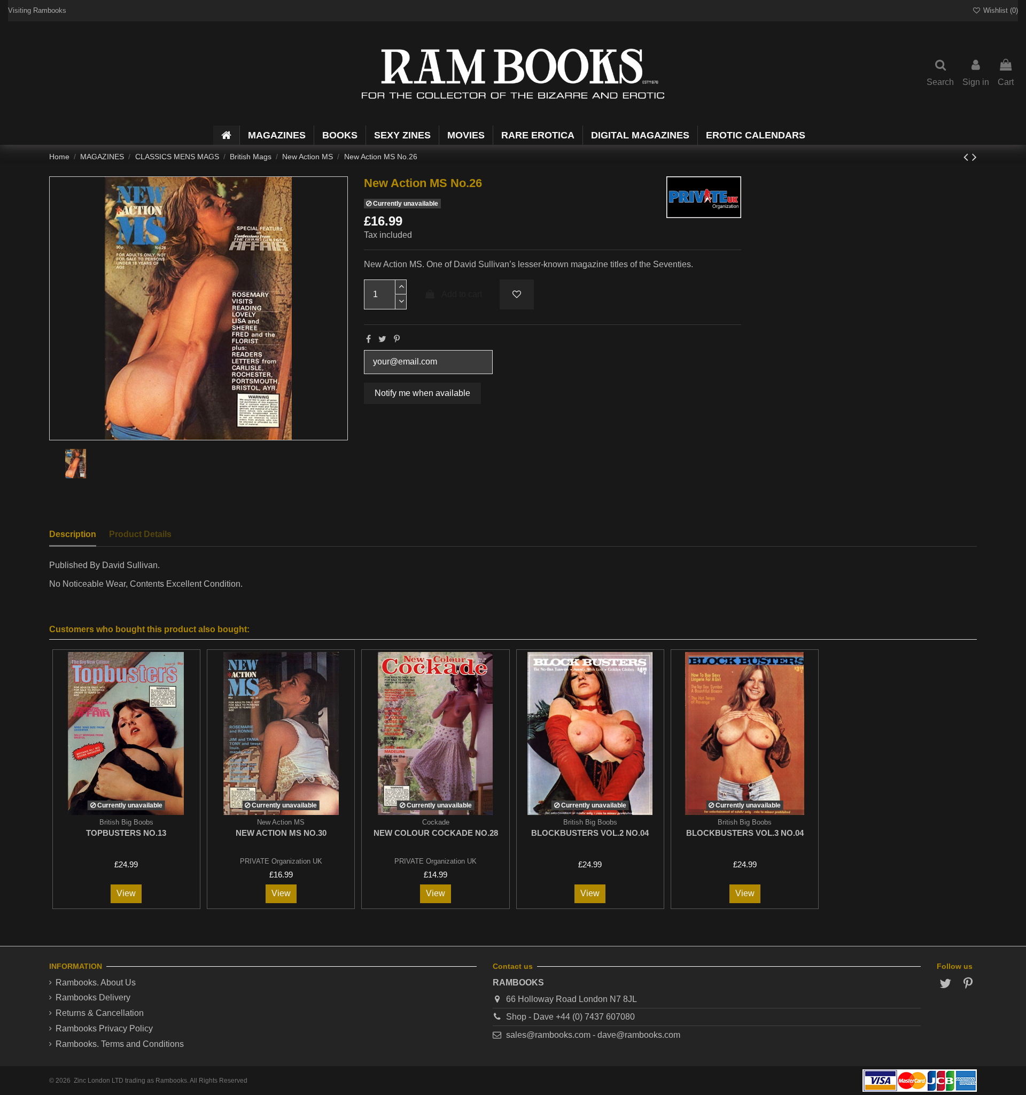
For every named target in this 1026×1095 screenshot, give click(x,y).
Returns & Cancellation (100, 1013)
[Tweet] (382, 339)
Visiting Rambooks (37, 10)
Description (72, 534)
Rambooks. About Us (96, 982)
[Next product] (974, 157)
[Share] (368, 339)
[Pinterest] (397, 339)
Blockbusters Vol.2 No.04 (590, 832)
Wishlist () (999, 10)
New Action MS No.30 (281, 832)
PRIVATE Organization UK (281, 861)
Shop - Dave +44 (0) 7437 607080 (570, 1016)
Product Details (140, 534)
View (126, 893)
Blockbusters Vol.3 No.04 (745, 832)
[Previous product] (967, 157)
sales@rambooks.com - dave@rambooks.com (593, 1034)
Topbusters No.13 (126, 832)
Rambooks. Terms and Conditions (120, 1044)
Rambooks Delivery (93, 997)
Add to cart (461, 294)
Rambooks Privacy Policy (104, 1028)
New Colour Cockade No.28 (436, 832)
